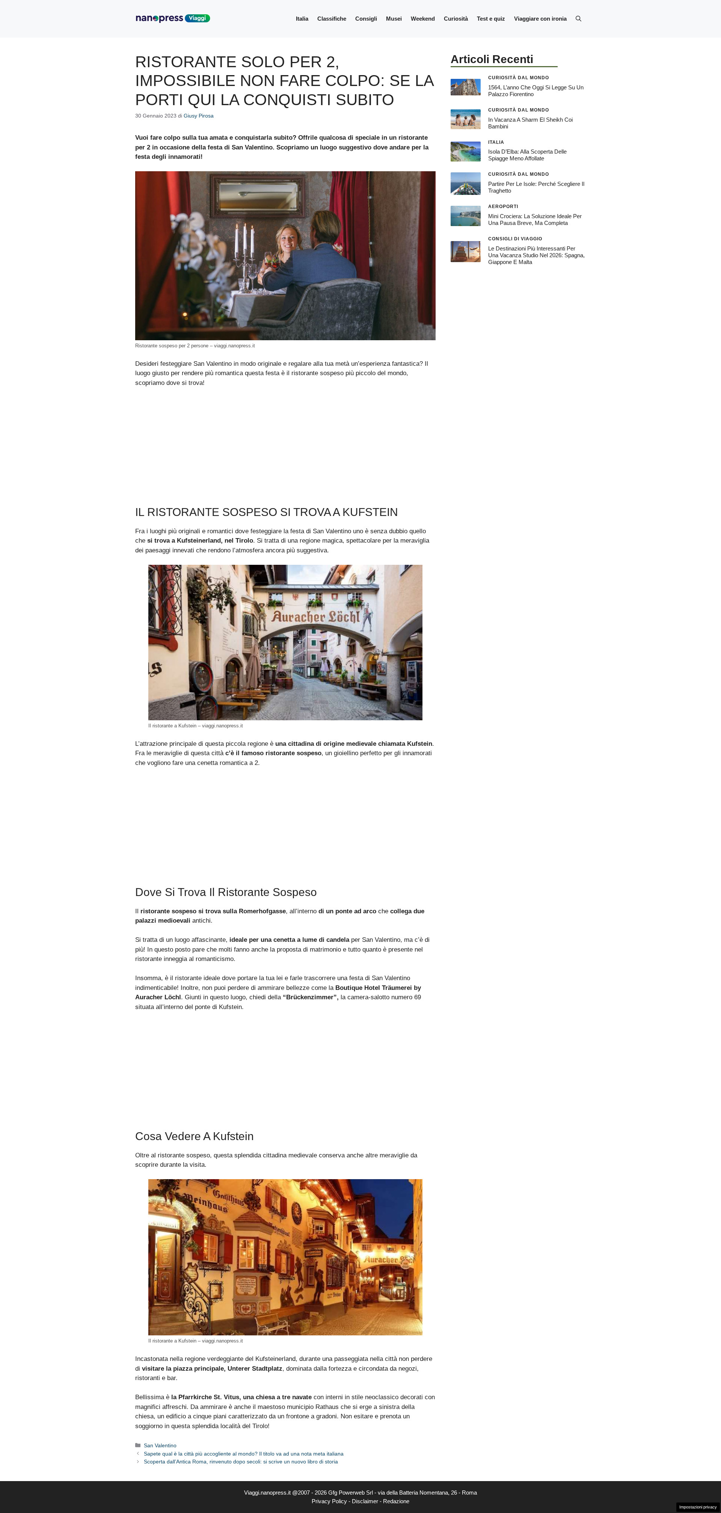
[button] (578, 19)
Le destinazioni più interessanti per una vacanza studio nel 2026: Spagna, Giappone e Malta (536, 255)
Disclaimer (365, 1501)
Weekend (423, 18)
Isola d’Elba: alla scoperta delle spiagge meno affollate (527, 154)
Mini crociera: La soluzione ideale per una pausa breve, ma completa (535, 219)
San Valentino (160, 1445)
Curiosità (456, 18)
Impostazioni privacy (698, 1507)
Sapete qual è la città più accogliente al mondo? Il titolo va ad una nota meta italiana (244, 1454)
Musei (394, 18)
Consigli (366, 18)
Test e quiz (491, 18)
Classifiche (331, 18)
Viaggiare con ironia (540, 18)
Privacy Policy (329, 1501)
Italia (302, 18)
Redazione (396, 1501)
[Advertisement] (285, 449)
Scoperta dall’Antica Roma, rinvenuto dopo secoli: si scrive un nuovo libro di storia (241, 1462)
